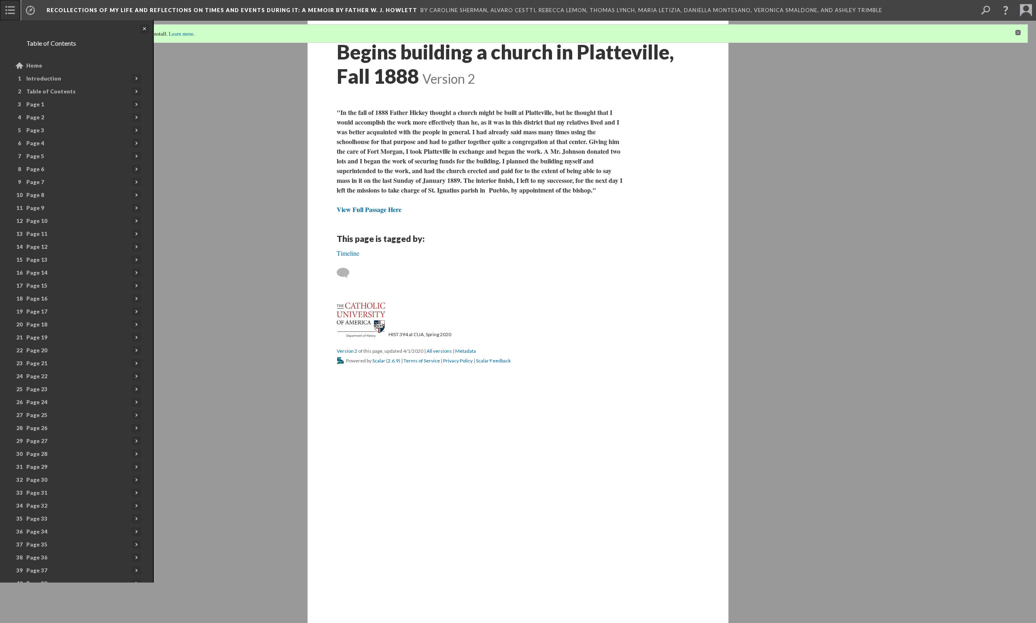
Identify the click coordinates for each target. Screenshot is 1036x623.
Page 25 (36, 415)
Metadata (465, 351)
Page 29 (36, 467)
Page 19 (36, 337)
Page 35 (36, 544)
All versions (439, 351)
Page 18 (36, 324)
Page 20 (36, 350)
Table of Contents (51, 91)
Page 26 (36, 428)
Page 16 (36, 298)
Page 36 (36, 557)
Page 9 (35, 208)
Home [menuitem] (34, 65)
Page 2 (35, 117)
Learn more (181, 33)
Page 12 (36, 247)
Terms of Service (421, 361)
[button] (1006, 10)
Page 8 (35, 195)
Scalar (378, 361)
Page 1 (35, 104)
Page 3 (35, 130)
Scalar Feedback (493, 361)
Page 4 (35, 143)
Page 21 (36, 363)
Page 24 (36, 402)
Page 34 (36, 531)
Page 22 (36, 376)
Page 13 (36, 259)
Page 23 (36, 389)
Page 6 (35, 169)
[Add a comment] (347, 273)
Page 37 (36, 570)
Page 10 (36, 221)
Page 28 (36, 454)
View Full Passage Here (369, 209)
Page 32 (36, 505)
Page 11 (36, 234)
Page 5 (35, 156)
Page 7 (35, 182)
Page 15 (36, 285)
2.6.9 (393, 361)
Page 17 (36, 311)
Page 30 (36, 480)
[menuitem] (10, 10)
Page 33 (36, 518)
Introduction (43, 78)
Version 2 (347, 351)
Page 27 (36, 441)
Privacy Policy (458, 361)
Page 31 (36, 493)
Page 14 (36, 272)
